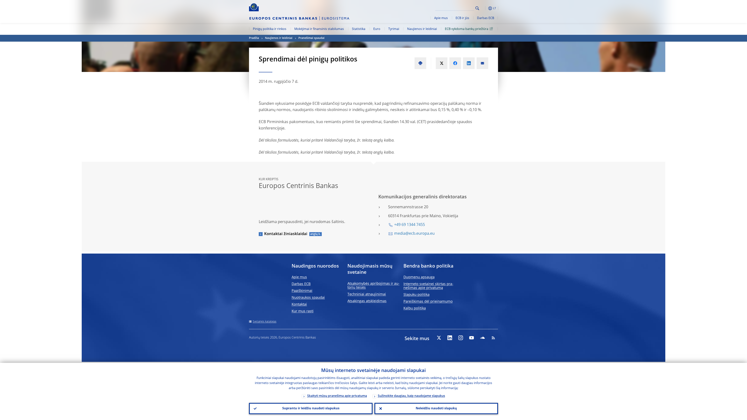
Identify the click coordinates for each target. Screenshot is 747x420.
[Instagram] (460, 337)
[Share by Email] (482, 63)
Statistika (358, 29)
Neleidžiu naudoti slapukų (436, 408)
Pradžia (254, 38)
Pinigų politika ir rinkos (269, 29)
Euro (376, 29)
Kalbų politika (414, 308)
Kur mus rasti (303, 311)
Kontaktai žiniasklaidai (285, 234)
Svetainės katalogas (264, 321)
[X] (439, 337)
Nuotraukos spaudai (308, 297)
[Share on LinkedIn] (469, 63)
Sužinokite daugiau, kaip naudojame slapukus (411, 396)
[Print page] (420, 63)
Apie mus (441, 18)
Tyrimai (393, 29)
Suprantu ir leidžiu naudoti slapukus (310, 408)
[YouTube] (471, 337)
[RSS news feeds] (493, 337)
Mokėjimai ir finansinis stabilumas (319, 29)
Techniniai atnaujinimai (366, 294)
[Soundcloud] (482, 337)
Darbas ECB (485, 18)
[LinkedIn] (449, 337)
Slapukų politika (416, 295)
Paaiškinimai (302, 291)
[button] (484, 8)
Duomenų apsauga (419, 277)
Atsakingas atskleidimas (367, 301)
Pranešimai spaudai (311, 38)
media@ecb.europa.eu (414, 234)
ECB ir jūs (462, 18)
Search (477, 8)
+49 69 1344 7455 (409, 225)
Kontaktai (299, 304)
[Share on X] (441, 63)
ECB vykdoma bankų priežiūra (466, 29)
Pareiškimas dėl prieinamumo (428, 301)
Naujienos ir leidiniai (422, 29)
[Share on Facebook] (455, 63)
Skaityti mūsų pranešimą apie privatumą (337, 396)
